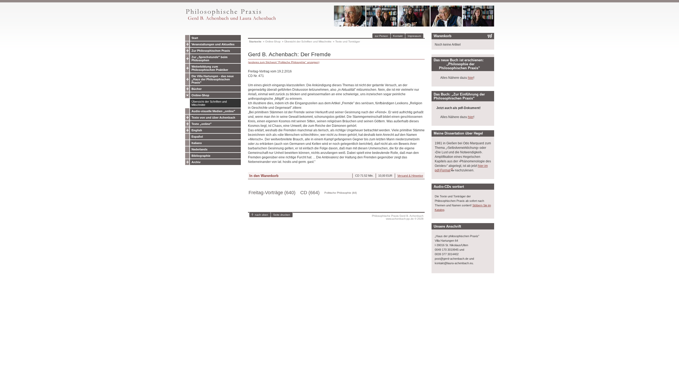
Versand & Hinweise (410, 175)
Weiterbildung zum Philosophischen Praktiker (209, 68)
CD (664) (310, 192)
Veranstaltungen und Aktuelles (212, 44)
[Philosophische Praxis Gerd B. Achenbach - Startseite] (230, 20)
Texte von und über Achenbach (213, 117)
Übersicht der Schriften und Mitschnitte (209, 103)
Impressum (414, 35)
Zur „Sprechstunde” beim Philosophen (209, 58)
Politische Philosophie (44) (340, 192)
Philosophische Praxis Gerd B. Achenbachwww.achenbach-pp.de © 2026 (398, 217)
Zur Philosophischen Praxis (210, 50)
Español (197, 136)
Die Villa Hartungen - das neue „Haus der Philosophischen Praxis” (212, 79)
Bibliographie (200, 155)
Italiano (196, 143)
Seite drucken (281, 214)
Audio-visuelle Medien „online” (213, 111)
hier (470, 78)
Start (194, 38)
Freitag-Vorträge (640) (272, 192)
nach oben (261, 214)
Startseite (255, 41)
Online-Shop (200, 95)
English (196, 130)
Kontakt (398, 35)
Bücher (196, 88)
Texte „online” (201, 123)
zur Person (381, 35)
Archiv (196, 162)
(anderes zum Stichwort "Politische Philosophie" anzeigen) (283, 62)
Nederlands (199, 149)
